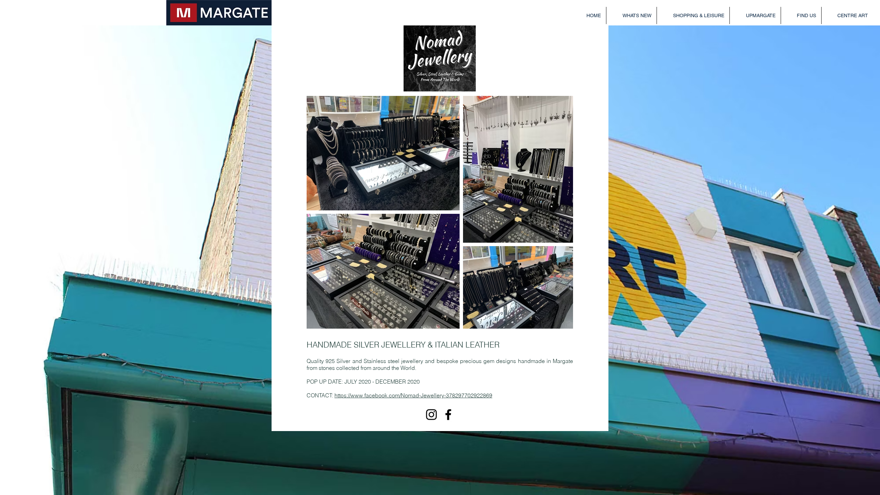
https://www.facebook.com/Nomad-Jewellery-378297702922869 (413, 395)
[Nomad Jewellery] (448, 414)
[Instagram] (431, 414)
